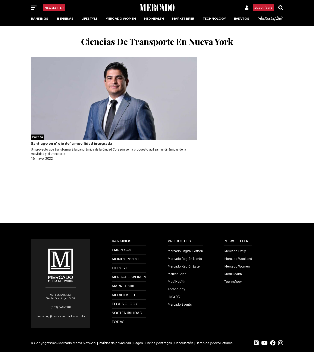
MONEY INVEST (125, 259)
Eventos (241, 19)
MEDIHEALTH (123, 295)
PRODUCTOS (179, 241)
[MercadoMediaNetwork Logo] (60, 265)
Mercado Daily (235, 251)
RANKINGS (121, 241)
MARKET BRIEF (124, 286)
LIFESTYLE (121, 268)
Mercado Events (180, 304)
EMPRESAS (121, 250)
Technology (214, 19)
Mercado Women (121, 19)
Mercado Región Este (184, 266)
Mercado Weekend (238, 259)
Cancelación (183, 343)
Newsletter (54, 7)
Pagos (138, 343)
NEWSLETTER (236, 241)
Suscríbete (263, 7)
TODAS (118, 322)
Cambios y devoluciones (214, 343)
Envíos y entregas (158, 343)
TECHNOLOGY (125, 304)
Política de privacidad (115, 343)
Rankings (39, 19)
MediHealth (154, 19)
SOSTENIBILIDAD (127, 313)
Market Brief (183, 19)
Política (37, 137)
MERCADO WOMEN (129, 277)
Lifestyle (89, 19)
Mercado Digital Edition (185, 251)
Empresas (64, 19)
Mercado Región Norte (185, 259)
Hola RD (174, 297)
